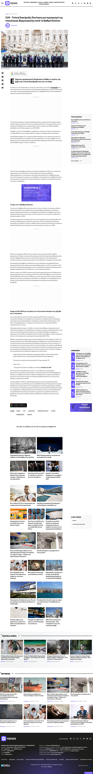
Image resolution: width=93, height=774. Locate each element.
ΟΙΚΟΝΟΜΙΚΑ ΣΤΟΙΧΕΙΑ (86, 759)
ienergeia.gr (3, 701)
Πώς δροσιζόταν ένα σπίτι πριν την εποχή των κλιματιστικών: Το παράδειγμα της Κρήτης (49, 602)
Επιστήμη (73, 122)
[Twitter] (2, 76)
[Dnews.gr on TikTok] (81, 3)
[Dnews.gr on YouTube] (87, 3)
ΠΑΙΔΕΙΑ (51, 2)
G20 (17, 81)
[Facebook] (2, 73)
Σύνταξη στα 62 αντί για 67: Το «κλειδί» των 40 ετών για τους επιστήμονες (36, 475)
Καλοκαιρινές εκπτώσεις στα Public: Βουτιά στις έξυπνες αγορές (17, 523)
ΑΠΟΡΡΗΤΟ (89, 772)
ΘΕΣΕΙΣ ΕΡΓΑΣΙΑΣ (59, 2)
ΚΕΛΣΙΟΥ (29, 414)
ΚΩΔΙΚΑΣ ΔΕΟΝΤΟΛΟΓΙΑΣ (71, 759)
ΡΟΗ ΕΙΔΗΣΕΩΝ (76, 117)
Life (77, 378)
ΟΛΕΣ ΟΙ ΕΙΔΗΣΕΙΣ (63, 738)
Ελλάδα (73, 128)
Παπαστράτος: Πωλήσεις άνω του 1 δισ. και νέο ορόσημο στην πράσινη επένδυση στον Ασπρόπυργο (23, 602)
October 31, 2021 (46, 367)
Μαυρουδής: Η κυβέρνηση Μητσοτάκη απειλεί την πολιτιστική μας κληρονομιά (81, 139)
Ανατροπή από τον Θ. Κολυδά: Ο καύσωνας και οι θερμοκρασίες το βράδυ (83, 365)
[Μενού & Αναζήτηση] (2, 3)
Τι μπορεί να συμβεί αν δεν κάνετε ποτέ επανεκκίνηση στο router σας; (36, 621)
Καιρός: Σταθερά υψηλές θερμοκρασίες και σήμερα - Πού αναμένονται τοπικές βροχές (34, 657)
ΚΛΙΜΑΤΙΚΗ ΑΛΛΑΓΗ (43, 411)
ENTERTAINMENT (44, 4)
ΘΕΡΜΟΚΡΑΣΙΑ (20, 414)
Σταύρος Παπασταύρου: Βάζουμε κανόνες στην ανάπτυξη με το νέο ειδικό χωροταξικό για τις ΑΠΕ (81, 722)
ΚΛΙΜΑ (18, 411)
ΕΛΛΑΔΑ (40, 2)
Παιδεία (78, 360)
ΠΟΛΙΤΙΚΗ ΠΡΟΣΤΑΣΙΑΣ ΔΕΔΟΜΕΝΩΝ (35, 759)
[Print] (2, 87)
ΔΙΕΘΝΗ (45, 2)
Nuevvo (50, 766)
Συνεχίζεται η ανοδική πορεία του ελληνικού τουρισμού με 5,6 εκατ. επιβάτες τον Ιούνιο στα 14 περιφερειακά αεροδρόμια (54, 525)
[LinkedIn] (2, 80)
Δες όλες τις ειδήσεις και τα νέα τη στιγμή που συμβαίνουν (36, 426)
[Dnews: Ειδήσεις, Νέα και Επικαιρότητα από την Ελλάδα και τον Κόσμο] (11, 3)
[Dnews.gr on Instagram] (78, 3)
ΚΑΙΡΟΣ (74, 520)
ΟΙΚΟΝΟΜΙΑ (33, 2)
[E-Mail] (2, 84)
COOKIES (61, 759)
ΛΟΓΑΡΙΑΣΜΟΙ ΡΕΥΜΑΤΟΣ (78, 524)
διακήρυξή (54, 87)
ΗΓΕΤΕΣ (53, 411)
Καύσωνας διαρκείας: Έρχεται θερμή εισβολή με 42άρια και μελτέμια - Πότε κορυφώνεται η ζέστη (80, 657)
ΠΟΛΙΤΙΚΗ (26, 2)
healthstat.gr (50, 701)
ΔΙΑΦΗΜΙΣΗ (12, 759)
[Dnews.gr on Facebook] (72, 3)
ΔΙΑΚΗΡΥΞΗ (31, 411)
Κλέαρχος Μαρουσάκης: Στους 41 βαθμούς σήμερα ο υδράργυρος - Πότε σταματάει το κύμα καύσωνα (57, 657)
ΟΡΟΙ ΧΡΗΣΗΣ (20, 759)
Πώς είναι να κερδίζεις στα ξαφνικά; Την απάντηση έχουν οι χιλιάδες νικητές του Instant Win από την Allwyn (36, 525)
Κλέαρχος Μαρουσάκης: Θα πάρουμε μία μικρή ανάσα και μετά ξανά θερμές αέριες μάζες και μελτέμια (12, 657)
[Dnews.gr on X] (75, 3)
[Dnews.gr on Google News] (84, 3)
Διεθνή (7, 13)
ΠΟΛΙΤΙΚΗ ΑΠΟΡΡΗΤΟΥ (51, 759)
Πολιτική (73, 134)
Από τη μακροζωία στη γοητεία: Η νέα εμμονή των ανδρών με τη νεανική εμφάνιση (34, 722)
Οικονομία (73, 148)
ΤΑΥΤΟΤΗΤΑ (4, 759)
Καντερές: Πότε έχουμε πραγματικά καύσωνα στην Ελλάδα (83, 383)
